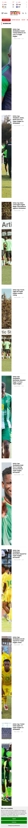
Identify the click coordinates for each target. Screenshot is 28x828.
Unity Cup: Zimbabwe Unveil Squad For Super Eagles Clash (18, 640)
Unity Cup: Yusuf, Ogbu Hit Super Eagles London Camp (18, 292)
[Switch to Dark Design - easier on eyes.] (25, 13)
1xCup (23, 20)
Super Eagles (16, 20)
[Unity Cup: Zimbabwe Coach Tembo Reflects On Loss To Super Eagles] (7, 69)
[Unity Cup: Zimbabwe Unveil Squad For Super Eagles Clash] (7, 677)
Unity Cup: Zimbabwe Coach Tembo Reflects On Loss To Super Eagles (19, 32)
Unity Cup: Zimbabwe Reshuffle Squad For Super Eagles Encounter (19, 553)
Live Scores (6, 20)
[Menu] (4, 13)
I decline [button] (14, 822)
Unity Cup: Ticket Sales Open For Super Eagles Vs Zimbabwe (18, 726)
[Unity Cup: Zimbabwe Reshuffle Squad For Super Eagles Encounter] (7, 590)
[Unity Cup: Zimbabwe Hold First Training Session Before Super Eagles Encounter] (7, 503)
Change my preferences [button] (14, 825)
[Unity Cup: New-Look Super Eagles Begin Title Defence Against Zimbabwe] (7, 243)
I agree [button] (14, 818)
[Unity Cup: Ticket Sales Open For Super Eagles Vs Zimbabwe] (7, 764)
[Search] (23, 13)
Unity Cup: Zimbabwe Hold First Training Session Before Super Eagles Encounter (18, 468)
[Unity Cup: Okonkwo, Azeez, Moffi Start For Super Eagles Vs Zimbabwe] (7, 156)
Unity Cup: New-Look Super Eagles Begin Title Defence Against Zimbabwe (19, 205)
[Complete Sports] (15, 13)
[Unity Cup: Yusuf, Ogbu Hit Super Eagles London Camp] (7, 330)
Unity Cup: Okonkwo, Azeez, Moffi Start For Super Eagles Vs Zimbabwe (18, 119)
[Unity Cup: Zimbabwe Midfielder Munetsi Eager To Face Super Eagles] (7, 417)
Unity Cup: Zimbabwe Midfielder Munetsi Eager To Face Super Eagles (19, 380)
